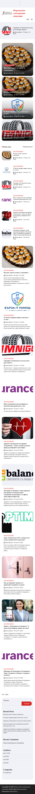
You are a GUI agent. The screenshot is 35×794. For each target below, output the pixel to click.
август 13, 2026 (20, 138)
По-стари (5, 694)
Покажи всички (27, 146)
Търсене (6, 700)
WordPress (13, 791)
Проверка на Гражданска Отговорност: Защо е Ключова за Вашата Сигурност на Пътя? (17, 673)
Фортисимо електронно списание (19, 13)
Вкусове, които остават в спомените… (17, 92)
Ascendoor (22, 789)
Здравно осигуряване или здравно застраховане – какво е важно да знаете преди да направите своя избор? (17, 446)
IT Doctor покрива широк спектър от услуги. (15, 717)
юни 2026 (6, 759)
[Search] (31, 19)
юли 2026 (6, 756)
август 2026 (6, 753)
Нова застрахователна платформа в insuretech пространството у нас (20, 28)
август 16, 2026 (20, 73)
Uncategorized (9, 65)
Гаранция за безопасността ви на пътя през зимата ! (17, 721)
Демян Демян (18, 33)
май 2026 (6, 762)
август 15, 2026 (20, 116)
